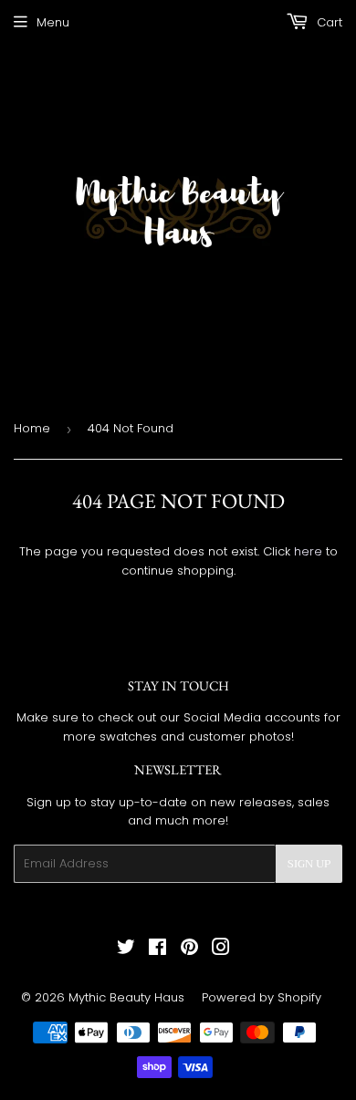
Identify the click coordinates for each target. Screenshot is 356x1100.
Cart (327, 22)
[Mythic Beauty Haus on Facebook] (157, 950)
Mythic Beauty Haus (126, 997)
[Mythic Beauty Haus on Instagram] (221, 950)
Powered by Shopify (261, 997)
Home (32, 428)
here (308, 551)
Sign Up (309, 864)
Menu (53, 22)
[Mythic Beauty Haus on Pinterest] (189, 950)
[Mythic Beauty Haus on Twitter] (126, 950)
